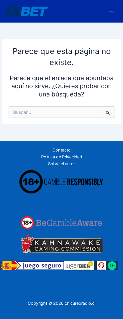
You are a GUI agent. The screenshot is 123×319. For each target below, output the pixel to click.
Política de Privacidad (61, 157)
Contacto (61, 150)
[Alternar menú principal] (111, 11)
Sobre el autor (61, 163)
